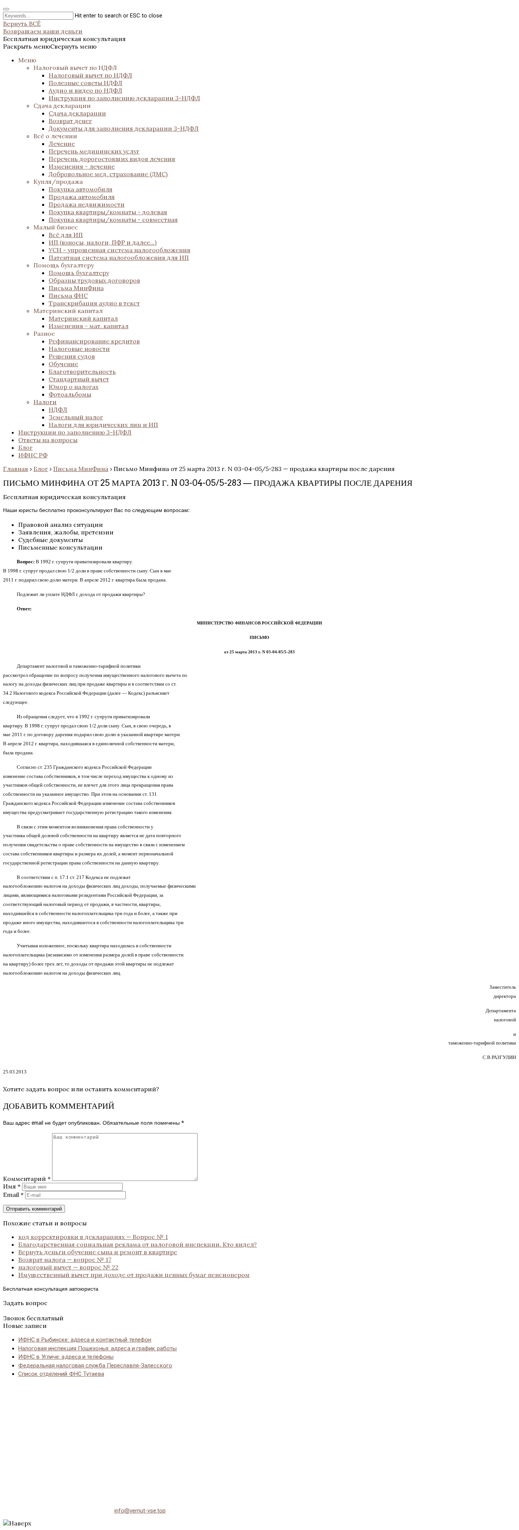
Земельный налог (76, 417)
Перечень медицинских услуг (94, 151)
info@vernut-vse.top (140, 1510)
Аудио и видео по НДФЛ (85, 90)
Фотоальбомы (70, 394)
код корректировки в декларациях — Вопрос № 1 (93, 1237)
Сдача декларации (62, 105)
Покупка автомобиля (80, 189)
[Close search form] (6, 9)
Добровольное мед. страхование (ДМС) (108, 174)
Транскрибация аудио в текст (94, 303)
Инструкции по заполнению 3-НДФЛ (74, 432)
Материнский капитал (68, 311)
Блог (25, 447)
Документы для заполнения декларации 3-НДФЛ (124, 128)
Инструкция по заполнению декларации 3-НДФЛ (124, 98)
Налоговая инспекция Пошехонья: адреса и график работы (97, 1348)
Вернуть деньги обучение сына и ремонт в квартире (97, 1252)
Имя (12, 1186)
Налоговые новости (79, 348)
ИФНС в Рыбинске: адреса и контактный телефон (84, 1339)
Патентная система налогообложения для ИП (119, 257)
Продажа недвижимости (87, 204)
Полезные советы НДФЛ (85, 83)
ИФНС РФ (32, 455)
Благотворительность (82, 371)
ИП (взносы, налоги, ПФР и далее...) (103, 242)
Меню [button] (27, 60)
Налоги (45, 402)
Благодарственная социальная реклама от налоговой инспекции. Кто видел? (137, 1244)
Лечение (62, 143)
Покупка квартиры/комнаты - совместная (113, 219)
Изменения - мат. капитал (88, 326)
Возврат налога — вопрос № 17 (64, 1259)
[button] (50, 46)
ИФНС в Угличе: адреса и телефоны (66, 1356)
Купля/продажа (58, 181)
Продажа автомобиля (82, 197)
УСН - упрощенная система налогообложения (119, 250)
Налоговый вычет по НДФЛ (75, 67)
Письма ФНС (68, 295)
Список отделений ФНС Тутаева (61, 1373)
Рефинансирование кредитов (94, 341)
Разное (44, 333)
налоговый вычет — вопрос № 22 (68, 1267)
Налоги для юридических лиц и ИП (103, 424)
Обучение (63, 364)
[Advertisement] (231, 1438)
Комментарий (27, 1178)
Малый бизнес (55, 227)
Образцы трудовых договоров (94, 280)
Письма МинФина (76, 288)
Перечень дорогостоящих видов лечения (112, 159)
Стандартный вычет (79, 379)
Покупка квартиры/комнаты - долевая (108, 212)
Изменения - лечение (82, 166)
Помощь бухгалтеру (63, 265)
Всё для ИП (66, 235)
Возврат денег (70, 121)
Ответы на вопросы (48, 440)
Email (13, 1194)
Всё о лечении (55, 136)
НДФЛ (58, 409)
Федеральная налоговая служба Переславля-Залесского (95, 1365)
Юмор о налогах (73, 386)
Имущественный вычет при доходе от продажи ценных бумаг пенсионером (134, 1275)
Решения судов (72, 356)
